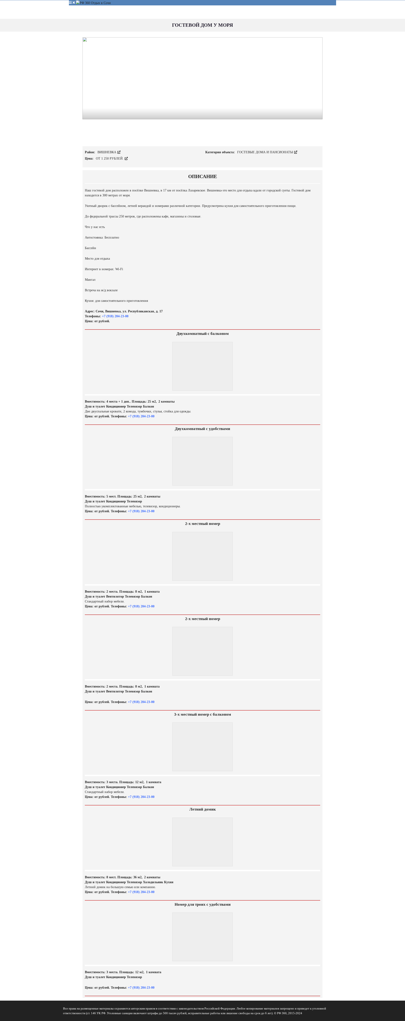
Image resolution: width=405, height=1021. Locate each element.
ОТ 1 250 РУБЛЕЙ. (110, 158)
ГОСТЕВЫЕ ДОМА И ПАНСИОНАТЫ (265, 152)
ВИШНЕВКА (107, 152)
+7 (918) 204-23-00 (114, 316)
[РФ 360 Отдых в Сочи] (93, 2)
